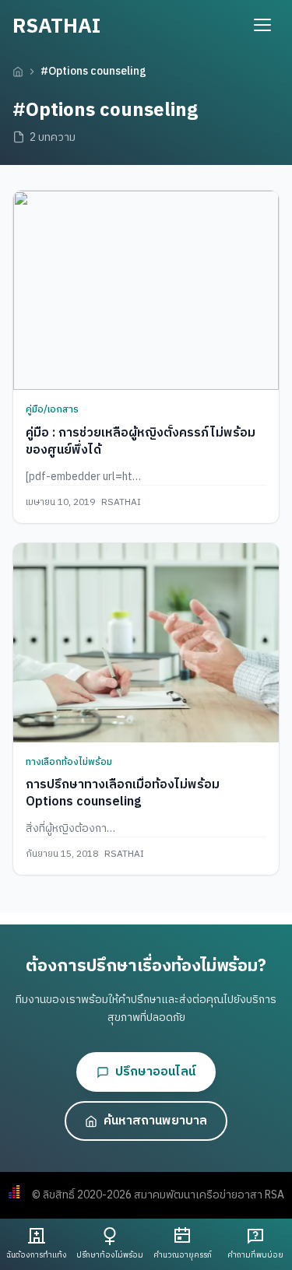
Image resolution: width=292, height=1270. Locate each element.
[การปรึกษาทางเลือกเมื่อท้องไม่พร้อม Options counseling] (146, 642)
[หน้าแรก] (17, 71)
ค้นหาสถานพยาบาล (155, 1120)
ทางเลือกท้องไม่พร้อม (69, 762)
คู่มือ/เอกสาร (52, 409)
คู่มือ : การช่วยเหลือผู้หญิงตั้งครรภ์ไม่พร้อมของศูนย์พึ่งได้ (140, 442)
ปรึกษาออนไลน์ (155, 1071)
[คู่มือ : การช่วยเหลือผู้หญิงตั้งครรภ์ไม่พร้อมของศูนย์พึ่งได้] (146, 290)
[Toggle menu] (262, 25)
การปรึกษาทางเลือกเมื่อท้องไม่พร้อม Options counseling (123, 793)
